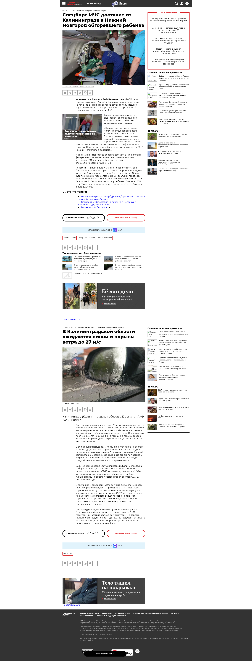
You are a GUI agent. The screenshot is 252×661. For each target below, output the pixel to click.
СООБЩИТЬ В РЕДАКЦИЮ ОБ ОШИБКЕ (111, 616)
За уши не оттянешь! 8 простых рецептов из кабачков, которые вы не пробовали (174, 121)
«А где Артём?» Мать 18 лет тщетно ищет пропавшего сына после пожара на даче (173, 351)
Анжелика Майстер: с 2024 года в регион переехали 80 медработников (168, 30)
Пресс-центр (107, 613)
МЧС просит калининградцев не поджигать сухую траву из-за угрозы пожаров (87, 259)
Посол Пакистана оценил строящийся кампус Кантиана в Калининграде (168, 51)
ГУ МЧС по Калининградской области (78, 87)
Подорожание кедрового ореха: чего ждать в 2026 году (173, 408)
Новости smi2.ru (71, 319)
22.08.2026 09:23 (69, 327)
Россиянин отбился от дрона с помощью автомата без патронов (171, 425)
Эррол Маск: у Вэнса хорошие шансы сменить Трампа (173, 400)
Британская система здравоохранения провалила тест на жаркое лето (173, 145)
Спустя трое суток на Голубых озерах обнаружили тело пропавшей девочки (86, 267)
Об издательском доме (89, 613)
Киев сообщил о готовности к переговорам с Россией (170, 152)
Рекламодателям (87, 616)
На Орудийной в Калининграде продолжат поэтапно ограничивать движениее (168, 61)
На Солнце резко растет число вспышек (170, 417)
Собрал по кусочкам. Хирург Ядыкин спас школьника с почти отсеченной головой (174, 78)
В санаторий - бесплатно (94, 207)
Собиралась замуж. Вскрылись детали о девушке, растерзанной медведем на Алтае (172, 95)
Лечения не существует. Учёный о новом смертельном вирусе (172, 112)
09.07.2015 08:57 (68, 11)
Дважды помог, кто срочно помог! (88, 273)
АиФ (77, 403)
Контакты (175, 613)
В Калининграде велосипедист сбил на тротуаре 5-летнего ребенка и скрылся (128, 259)
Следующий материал (105, 654)
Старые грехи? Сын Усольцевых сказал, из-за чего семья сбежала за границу (173, 334)
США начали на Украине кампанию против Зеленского (172, 391)
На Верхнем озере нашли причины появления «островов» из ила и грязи (168, 19)
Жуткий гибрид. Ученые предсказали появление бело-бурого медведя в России (174, 87)
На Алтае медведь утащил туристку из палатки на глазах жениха (172, 135)
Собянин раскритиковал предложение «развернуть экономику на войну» (169, 162)
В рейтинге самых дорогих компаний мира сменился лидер (173, 170)
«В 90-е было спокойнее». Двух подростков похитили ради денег (173, 367)
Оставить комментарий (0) (126, 218)
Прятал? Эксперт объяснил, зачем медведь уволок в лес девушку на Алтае (173, 360)
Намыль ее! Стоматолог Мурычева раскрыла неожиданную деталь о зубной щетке (173, 342)
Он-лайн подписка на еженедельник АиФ (150, 613)
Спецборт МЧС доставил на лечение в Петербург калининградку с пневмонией (107, 203)
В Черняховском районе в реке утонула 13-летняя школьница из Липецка (128, 267)
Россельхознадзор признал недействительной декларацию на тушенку (169, 40)
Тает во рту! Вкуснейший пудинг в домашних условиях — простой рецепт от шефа (173, 104)
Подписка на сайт (122, 613)
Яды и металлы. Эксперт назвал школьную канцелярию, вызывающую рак (172, 377)
